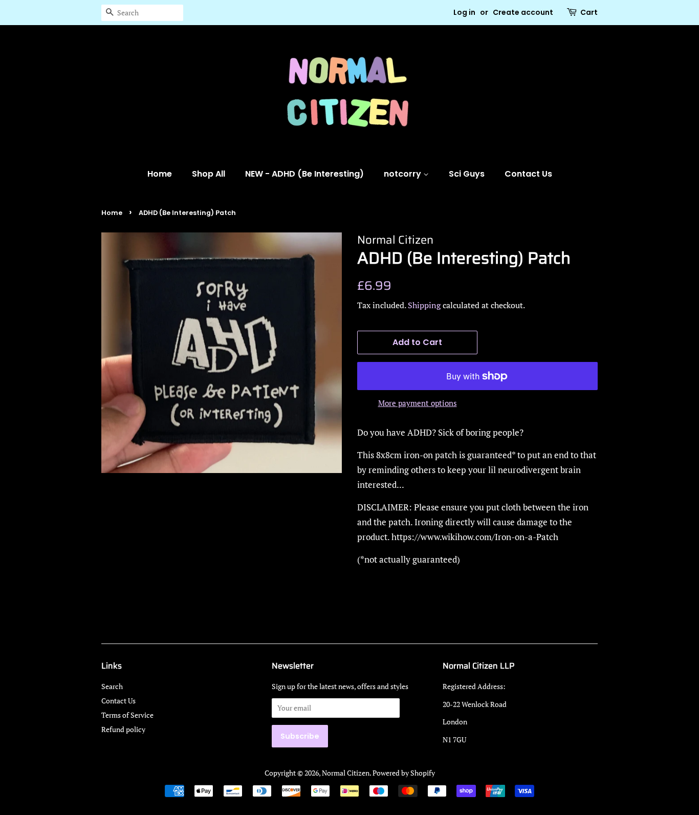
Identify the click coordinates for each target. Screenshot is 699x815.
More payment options (417, 403)
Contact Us (528, 174)
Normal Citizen (345, 773)
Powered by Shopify (404, 773)
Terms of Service (127, 715)
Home (159, 174)
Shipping (424, 305)
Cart (589, 12)
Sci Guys (467, 174)
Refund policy (123, 729)
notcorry (403, 174)
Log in (464, 12)
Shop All (208, 174)
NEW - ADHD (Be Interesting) (304, 174)
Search (112, 686)
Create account (523, 12)
